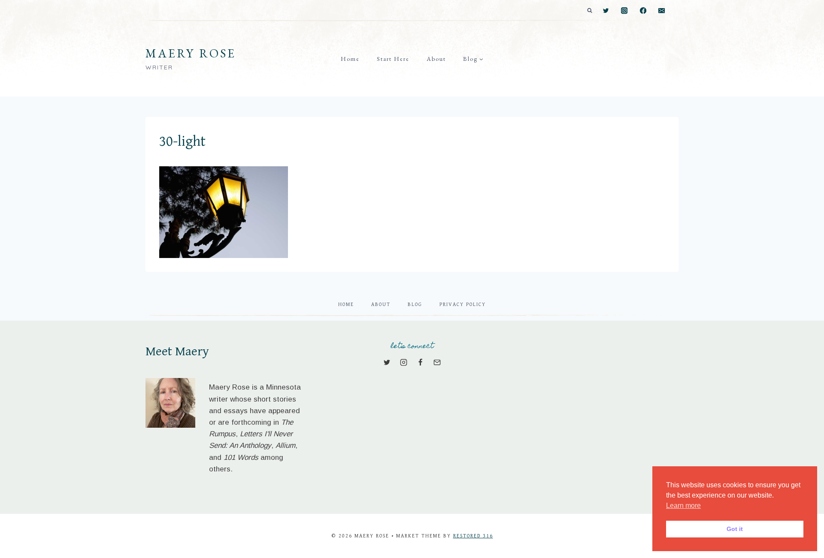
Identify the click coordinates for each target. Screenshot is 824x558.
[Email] (661, 11)
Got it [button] (735, 528)
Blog (415, 304)
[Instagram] (624, 11)
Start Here (393, 59)
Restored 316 (473, 536)
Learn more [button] (683, 505)
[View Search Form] (590, 11)
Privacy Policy (462, 304)
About (436, 59)
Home (350, 59)
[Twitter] (605, 11)
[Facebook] (643, 11)
